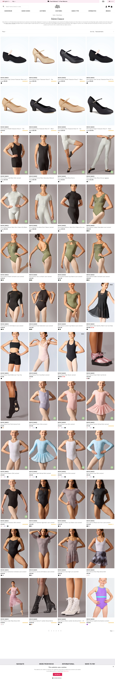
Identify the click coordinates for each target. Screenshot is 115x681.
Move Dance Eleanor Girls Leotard (10, 473)
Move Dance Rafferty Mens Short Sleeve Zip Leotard (71, 227)
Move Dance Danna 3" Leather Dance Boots (41, 621)
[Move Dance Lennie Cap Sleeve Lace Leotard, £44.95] (72, 302)
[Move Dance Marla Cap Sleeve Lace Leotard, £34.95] (72, 499)
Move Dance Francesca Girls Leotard (10, 522)
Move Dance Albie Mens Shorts (66, 178)
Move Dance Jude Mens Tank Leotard (11, 178)
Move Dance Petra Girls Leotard (66, 473)
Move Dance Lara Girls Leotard (66, 424)
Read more (66, 671)
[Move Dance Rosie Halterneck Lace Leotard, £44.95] (43, 302)
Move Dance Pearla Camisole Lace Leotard (12, 276)
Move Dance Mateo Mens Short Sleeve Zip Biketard (14, 227)
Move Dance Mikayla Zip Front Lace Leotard (98, 522)
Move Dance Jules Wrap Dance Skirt (10, 621)
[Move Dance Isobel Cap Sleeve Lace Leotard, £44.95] (72, 253)
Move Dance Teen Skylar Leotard (67, 375)
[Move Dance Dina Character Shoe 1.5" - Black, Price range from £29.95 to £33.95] (43, 105)
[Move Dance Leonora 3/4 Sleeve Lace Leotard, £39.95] (43, 548)
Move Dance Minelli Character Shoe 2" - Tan (12, 128)
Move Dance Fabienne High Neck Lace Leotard (41, 522)
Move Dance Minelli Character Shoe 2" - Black (70, 79)
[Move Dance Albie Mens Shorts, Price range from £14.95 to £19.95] (72, 155)
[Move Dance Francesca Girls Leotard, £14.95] (14, 499)
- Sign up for (59, 2)
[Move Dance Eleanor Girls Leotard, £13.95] (14, 450)
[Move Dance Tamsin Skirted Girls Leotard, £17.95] (100, 401)
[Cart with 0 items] (111, 7)
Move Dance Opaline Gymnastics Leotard (98, 621)
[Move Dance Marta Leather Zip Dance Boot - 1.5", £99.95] (72, 597)
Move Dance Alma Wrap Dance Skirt (96, 571)
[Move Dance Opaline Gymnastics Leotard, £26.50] (100, 597)
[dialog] (57, 673)
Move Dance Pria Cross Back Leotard (39, 375)
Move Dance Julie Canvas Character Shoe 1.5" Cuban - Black (100, 79)
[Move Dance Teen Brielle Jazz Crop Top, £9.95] (14, 351)
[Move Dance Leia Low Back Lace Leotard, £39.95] (43, 253)
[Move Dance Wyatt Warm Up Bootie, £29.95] (100, 351)
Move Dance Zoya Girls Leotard (95, 473)
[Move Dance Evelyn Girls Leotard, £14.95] (43, 401)
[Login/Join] (106, 6)
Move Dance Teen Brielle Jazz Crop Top (11, 375)
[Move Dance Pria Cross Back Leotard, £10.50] (43, 351)
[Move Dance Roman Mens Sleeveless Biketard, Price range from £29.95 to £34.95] (43, 155)
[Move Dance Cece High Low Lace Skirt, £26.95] (72, 548)
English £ (6, 1)
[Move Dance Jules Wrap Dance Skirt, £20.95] (14, 597)
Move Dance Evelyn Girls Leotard (38, 424)
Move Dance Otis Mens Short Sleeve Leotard (41, 227)
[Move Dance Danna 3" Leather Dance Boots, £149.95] (43, 597)
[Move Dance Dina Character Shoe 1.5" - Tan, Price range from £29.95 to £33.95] (72, 105)
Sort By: (92, 31)
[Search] (3, 6)
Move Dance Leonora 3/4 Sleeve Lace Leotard (41, 571)
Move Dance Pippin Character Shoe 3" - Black (99, 128)
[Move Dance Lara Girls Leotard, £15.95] (72, 401)
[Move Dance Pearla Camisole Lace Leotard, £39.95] (14, 253)
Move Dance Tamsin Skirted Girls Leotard (98, 424)
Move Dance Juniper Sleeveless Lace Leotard (99, 227)
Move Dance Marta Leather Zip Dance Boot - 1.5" (71, 621)
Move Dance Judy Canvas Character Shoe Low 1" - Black (14, 79)
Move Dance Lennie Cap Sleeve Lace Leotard (70, 325)
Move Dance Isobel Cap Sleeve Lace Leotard (70, 276)
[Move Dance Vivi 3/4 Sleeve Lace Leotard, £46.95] (14, 302)
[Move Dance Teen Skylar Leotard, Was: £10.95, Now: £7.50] (72, 351)
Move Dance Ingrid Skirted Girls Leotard (40, 473)
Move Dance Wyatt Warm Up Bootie (96, 375)
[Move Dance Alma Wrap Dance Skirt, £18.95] (100, 548)
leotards (13, 23)
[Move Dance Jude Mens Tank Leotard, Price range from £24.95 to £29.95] (14, 155)
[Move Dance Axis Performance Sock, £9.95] (14, 401)
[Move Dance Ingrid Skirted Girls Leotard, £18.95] (43, 450)
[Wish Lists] (109, 7)
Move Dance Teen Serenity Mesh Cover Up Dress (100, 325)
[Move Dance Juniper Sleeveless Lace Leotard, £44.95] (100, 204)
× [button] (113, 666)
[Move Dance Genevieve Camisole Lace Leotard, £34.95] (14, 548)
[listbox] (104, 32)
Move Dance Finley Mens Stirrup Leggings (98, 178)
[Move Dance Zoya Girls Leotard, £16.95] (100, 450)
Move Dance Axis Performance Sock (10, 424)
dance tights (8, 23)
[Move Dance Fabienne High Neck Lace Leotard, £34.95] (43, 499)
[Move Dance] (57, 6)
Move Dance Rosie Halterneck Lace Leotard (41, 325)
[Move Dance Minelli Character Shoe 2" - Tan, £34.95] (14, 105)
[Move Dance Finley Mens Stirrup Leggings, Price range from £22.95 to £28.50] (100, 155)
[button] (57, 678)
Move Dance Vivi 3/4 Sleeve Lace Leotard (12, 325)
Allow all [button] (57, 674)
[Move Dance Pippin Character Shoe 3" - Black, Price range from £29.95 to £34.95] (100, 105)
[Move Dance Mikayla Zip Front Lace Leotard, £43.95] (100, 499)
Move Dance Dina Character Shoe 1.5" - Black (41, 128)
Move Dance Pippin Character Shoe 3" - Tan (41, 79)
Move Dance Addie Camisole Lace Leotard (98, 276)
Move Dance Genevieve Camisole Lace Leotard (13, 571)
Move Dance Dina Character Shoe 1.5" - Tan (69, 128)
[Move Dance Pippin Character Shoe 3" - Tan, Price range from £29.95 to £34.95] (43, 56)
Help (13, 1)
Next (111, 631)
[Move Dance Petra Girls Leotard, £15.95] (72, 450)
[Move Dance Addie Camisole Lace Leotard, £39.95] (100, 253)
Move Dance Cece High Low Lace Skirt (68, 571)
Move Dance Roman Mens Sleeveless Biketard (41, 178)
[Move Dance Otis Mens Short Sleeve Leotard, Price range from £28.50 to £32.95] (43, 204)
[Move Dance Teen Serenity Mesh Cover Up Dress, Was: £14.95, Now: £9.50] (100, 302)
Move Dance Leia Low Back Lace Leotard (40, 276)
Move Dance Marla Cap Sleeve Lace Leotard (70, 522)
